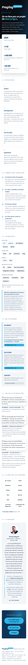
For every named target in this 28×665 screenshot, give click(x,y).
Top (9, 589)
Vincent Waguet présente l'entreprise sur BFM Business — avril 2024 (13, 340)
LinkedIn (14, 632)
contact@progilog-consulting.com (14, 621)
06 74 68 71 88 (14, 627)
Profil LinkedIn (15, 600)
